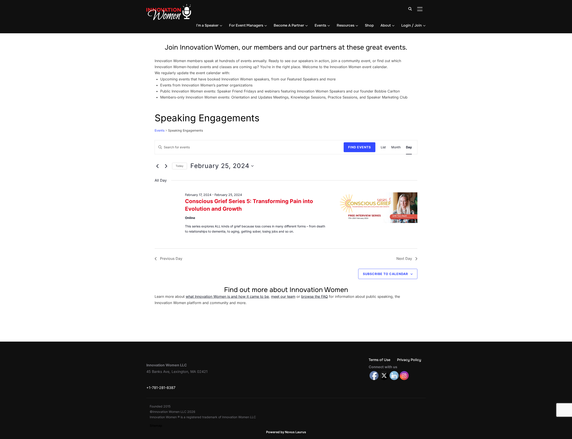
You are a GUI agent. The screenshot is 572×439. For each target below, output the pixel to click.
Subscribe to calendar (385, 274)
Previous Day (171, 258)
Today (179, 166)
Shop (369, 25)
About (386, 25)
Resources (345, 25)
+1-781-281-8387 (160, 387)
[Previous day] (157, 166)
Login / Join (411, 25)
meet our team (283, 296)
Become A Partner (289, 25)
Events (320, 25)
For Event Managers (246, 25)
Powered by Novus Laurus (286, 432)
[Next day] (166, 166)
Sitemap (156, 425)
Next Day (404, 258)
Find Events (359, 147)
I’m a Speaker (207, 25)
